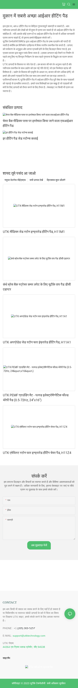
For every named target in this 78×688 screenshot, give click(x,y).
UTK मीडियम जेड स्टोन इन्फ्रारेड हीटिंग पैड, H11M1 (34, 232)
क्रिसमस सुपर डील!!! (56, 179)
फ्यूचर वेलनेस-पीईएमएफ (15, 179)
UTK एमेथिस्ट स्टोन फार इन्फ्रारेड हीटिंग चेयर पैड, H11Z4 (37, 453)
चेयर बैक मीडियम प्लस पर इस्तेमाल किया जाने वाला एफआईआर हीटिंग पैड (38, 123)
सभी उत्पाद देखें (36, 179)
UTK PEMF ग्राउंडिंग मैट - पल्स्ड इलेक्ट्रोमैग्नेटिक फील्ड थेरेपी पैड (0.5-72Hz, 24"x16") (36, 397)
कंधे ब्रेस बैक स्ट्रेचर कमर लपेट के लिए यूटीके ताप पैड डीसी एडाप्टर (37, 286)
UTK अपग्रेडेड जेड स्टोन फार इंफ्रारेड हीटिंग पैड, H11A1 (37, 342)
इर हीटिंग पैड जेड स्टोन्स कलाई (20, 138)
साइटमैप (6, 658)
